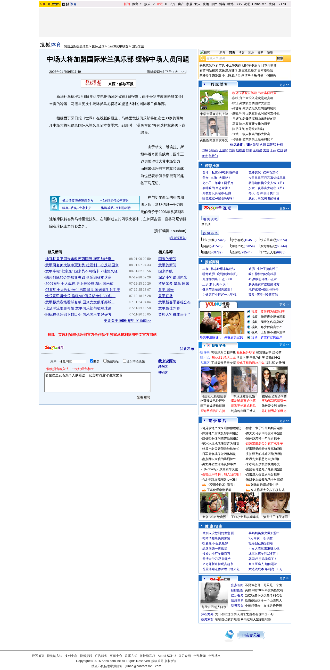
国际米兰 (138, 46)
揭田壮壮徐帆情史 (214, 396)
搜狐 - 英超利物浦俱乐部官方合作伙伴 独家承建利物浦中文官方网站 (102, 334)
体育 (135, 4)
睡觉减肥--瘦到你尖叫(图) (219, 274)
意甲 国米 (166, 290)
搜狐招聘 (86, 656)
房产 (181, 4)
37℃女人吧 (268, 252)
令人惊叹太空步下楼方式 (268, 490)
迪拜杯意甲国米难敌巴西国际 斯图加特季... (79, 259)
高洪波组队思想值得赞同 (259, 108)
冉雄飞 (237, 118)
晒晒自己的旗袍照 (227, 619)
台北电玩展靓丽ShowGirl (219, 479)
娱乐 (147, 4)
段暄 (235, 98)
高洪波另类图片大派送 (254, 103)
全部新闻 (199, 656)
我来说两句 (155, 72)
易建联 (271, 144)
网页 (232, 52)
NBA (249, 144)
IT (166, 4)
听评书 (205, 352)
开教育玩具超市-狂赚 (216, 193)
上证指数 (208, 240)
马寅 (235, 124)
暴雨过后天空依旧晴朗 (256, 619)
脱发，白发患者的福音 (264, 198)
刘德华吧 (237, 246)
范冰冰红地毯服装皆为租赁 (220, 443)
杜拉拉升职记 (246, 352)
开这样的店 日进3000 (217, 279)
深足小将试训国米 (172, 277)
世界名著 (242, 357)
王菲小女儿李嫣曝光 (245, 517)
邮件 (214, 4)
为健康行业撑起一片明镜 (219, 294)
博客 (222, 4)
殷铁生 (240, 150)
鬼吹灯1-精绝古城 (223, 357)
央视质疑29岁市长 (212, 65)
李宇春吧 (237, 240)
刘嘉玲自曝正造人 (243, 411)
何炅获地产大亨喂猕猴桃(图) (221, 428)
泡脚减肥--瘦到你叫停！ (265, 289)
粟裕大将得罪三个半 (174, 314)
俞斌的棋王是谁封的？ (257, 139)
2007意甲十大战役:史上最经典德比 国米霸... (81, 283)
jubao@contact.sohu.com (143, 666)
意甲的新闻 (167, 265)
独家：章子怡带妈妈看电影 (264, 428)
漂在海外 (207, 614)
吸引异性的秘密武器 (262, 274)
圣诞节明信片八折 (212, 411)
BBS (239, 4)
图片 (261, 52)
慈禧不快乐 (249, 75)
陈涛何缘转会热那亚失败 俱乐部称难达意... (79, 277)
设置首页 (38, 656)
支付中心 (71, 656)
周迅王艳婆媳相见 (243, 406)
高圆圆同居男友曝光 (214, 140)
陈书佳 (237, 129)
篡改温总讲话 (228, 70)
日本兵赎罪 (269, 65)
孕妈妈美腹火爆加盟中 (264, 533)
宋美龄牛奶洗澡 (210, 75)
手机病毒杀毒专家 (223, 363)
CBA (205, 150)
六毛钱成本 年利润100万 (266, 569)
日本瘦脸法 (265, 70)
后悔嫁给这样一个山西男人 (263, 600)
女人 (197, 4)
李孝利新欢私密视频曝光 (263, 464)
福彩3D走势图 (275, 363)
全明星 (257, 150)
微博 (230, 4)
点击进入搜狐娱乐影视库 (263, 474)
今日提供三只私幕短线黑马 (267, 178)
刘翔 (232, 150)
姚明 (256, 144)
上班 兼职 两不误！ (215, 284)
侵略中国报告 (267, 75)
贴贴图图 (237, 590)
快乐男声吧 (268, 240)
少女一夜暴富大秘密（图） (267, 188)
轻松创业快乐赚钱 (261, 543)
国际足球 (98, 46)
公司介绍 (184, 656)
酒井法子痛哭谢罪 (275, 517)
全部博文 (214, 656)
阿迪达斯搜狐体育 (76, 46)
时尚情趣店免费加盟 (216, 538)
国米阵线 (165, 271)
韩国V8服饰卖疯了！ (263, 559)
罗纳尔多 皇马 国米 (173, 283)
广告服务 (101, 656)
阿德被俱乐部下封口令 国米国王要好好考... (79, 314)
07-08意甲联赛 (118, 46)
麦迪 (266, 150)
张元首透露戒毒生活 (264, 485)
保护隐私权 (147, 656)
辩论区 (163, 373)
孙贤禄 (237, 108)
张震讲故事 (263, 352)
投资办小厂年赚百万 (216, 554)
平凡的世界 (257, 357)
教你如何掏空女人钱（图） (267, 183)
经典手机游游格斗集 (251, 363)
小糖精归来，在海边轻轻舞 (263, 605)
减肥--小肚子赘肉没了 (263, 269)
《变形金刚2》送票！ (221, 485)
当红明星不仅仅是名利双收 (263, 595)
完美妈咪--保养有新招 (263, 172)
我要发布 (187, 349)
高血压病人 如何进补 (263, 564)
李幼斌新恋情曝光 (274, 400)
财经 (160, 4)
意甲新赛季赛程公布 (174, 302)
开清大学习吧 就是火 (216, 559)
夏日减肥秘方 (247, 70)
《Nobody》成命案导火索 (220, 469)
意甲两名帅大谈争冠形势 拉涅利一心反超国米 (82, 265)
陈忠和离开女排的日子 (254, 124)
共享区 (205, 363)
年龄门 (213, 156)
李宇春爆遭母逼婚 (212, 406)
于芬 (273, 150)
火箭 (263, 144)
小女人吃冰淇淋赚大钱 (264, 548)
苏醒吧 (206, 246)
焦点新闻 (237, 585)
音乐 (251, 52)
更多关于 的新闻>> (127, 321)
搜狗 (272, 4)
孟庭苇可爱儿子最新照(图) (264, 469)
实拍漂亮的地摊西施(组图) (264, 454)
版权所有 (170, 661)
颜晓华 (237, 113)
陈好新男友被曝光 (274, 411)
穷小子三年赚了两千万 (217, 183)
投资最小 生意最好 (215, 543)
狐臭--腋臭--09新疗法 (263, 294)
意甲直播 (165, 296)
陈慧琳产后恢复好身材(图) (220, 433)
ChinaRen (259, 4)
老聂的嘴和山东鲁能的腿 (259, 118)
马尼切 (206, 224)
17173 (281, 4)
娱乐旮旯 (237, 595)
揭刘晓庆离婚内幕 (243, 400)
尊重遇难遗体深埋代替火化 (221, 569)
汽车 (173, 4)
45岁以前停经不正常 (263, 279)
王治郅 (223, 150)
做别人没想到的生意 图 (218, 533)
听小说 (205, 357)
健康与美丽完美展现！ (217, 289)
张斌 (235, 134)
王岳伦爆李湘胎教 (219, 490)
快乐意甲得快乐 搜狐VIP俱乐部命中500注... (80, 296)
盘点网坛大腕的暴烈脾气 (219, 459)
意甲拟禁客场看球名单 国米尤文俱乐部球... (79, 302)
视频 (206, 4)
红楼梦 (277, 352)
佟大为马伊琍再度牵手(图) (264, 433)
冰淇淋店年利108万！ (264, 554)
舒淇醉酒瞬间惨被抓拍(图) (264, 449)
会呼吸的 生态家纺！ (216, 188)
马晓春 (237, 139)
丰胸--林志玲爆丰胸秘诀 (218, 269)
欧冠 (280, 150)
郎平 (249, 150)
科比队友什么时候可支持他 (260, 113)
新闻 (127, 4)
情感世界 (237, 600)
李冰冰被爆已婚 (244, 396)
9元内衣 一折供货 (261, 538)
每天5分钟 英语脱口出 (264, 193)
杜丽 (280, 144)
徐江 (235, 103)
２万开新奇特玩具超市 (217, 564)
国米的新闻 (167, 259)
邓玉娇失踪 (233, 65)
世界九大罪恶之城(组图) (262, 459)
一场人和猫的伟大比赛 (254, 134)
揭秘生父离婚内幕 (274, 396)
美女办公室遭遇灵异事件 (219, 464)
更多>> (284, 85)
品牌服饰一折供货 (214, 548)
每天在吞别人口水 (214, 607)
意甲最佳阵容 (169, 308)
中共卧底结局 (231, 75)
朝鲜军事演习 (251, 65)
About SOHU (167, 656)
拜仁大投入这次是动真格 (256, 98)
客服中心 (116, 656)
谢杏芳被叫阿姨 (253, 129)
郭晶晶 (213, 150)
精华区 (163, 366)
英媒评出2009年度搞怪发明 (264, 590)
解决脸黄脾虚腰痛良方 (264, 284)
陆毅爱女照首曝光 (274, 406)
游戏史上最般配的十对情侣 (264, 479)
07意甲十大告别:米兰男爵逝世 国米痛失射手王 (82, 290)
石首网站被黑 (209, 70)
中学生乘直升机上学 (214, 114)
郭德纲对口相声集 (223, 352)
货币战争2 (273, 357)
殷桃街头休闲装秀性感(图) (220, 438)
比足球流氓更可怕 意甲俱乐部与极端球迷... (79, 308)
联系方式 (131, 656)
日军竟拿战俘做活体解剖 (219, 454)
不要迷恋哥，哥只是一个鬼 (263, 585)
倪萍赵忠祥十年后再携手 (263, 438)
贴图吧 (206, 252)
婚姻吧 (236, 252)
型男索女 (237, 605)
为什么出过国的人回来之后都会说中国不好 (244, 614)
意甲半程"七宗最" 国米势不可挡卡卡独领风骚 (81, 271)
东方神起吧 (268, 246)
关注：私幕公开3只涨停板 (220, 172)
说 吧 (227, 208)
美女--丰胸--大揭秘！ (216, 178)
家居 (189, 4)
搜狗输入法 (54, 656)
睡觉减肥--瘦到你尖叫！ (218, 198)
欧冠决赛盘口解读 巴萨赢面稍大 (254, 93)
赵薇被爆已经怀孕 (212, 400)
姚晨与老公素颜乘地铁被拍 (220, 449)
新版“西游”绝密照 (214, 517)
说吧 (247, 4)
